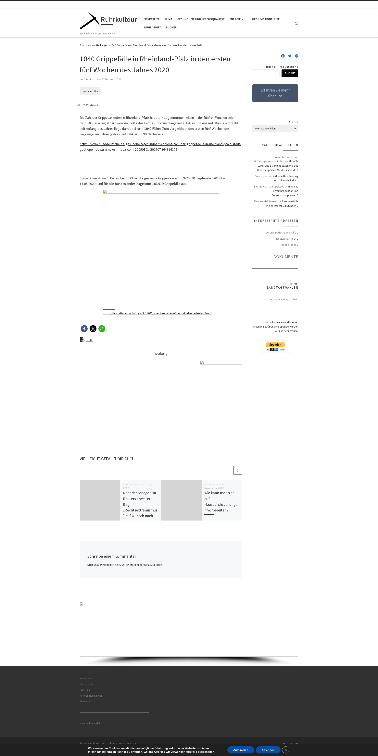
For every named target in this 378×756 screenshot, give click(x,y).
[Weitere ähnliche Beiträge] (237, 470)
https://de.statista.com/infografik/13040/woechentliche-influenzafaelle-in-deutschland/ (157, 313)
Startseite (85, 701)
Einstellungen (106, 751)
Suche (290, 73)
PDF (89, 340)
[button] (84, 328)
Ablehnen (268, 749)
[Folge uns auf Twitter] (290, 56)
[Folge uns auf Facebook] (283, 56)
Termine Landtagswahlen (283, 299)
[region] (189, 634)
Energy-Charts (262, 186)
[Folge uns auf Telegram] (296, 56)
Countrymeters (263, 176)
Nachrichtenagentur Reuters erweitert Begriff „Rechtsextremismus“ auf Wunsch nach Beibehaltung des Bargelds (140, 510)
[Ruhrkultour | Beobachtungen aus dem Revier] (89, 20)
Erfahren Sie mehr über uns (275, 93)
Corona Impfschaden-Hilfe (281, 232)
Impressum (86, 678)
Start (83, 45)
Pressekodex (288, 244)
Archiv (293, 122)
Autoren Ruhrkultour (91, 695)
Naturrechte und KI (90, 723)
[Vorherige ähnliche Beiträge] (228, 470)
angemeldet (107, 565)
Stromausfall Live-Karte (267, 201)
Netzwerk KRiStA (286, 238)
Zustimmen (240, 749)
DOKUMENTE (285, 256)
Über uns (85, 690)
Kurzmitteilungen (98, 45)
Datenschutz (87, 684)
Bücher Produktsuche (282, 67)
